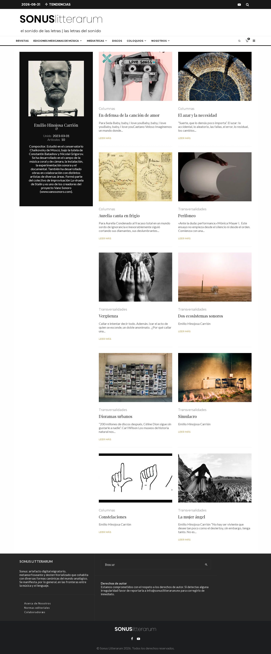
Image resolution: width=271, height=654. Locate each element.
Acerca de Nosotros (37, 603)
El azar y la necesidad (197, 115)
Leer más (105, 138)
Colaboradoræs (34, 612)
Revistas (22, 40)
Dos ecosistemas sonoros (200, 315)
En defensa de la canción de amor (129, 115)
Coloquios (135, 40)
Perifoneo (187, 215)
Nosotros (159, 40)
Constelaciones (112, 516)
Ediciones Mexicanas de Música (56, 40)
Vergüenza (108, 315)
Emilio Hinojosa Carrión (56, 125)
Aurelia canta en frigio (119, 215)
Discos (117, 40)
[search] (206, 564)
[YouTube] (239, 4)
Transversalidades (192, 209)
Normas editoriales (37, 607)
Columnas (107, 109)
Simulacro (187, 416)
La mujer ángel (191, 516)
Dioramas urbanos (115, 416)
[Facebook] (132, 638)
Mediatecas (95, 40)
